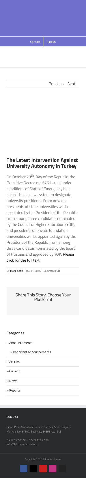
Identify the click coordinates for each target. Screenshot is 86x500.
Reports (14, 390)
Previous (56, 84)
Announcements (20, 342)
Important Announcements (32, 352)
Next (71, 84)
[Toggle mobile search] (69, 51)
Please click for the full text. (40, 257)
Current (14, 371)
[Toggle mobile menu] (77, 51)
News (13, 380)
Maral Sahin (16, 271)
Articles (14, 361)
